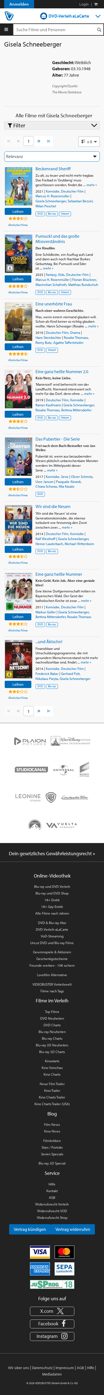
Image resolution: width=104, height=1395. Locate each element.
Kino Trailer (52, 1090)
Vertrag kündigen (30, 1229)
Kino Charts (52, 1074)
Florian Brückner (84, 279)
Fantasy (51, 274)
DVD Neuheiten (52, 1018)
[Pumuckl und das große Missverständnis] (18, 253)
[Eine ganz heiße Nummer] (18, 591)
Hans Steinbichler (48, 337)
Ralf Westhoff (45, 538)
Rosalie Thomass (76, 337)
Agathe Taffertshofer (68, 342)
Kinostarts (52, 1061)
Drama (75, 332)
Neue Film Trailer (52, 1084)
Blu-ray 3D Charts (52, 1051)
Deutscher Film (72, 191)
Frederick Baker (47, 673)
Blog (52, 1113)
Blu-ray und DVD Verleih (52, 886)
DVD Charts (52, 1025)
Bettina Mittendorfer (76, 410)
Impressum (64, 1367)
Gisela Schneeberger (50, 201)
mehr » (92, 185)
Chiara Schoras (46, 486)
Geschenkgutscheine (52, 958)
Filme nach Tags (52, 991)
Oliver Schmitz (82, 476)
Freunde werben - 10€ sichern (52, 965)
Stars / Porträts (52, 1147)
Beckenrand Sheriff (52, 168)
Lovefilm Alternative (52, 975)
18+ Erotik (52, 900)
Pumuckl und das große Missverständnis (57, 238)
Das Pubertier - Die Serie (57, 439)
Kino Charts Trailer (52, 1097)
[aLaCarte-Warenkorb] (96, 4)
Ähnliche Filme (18, 225)
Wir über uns (18, 1367)
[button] (89, 141)
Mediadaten (52, 1374)
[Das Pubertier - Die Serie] (18, 456)
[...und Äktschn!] (18, 659)
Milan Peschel (45, 206)
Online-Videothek (52, 876)
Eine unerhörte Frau (53, 304)
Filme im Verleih (52, 1000)
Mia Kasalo (66, 486)
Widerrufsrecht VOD (52, 1211)
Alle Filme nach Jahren (52, 913)
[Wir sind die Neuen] (18, 524)
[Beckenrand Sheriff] (18, 186)
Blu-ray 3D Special (52, 1163)
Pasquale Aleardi (68, 481)
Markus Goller (45, 612)
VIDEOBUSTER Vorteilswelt (52, 984)
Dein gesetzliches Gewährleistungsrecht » (52, 853)
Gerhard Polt (70, 673)
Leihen (18, 211)
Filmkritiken (52, 1140)
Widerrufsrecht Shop (52, 1217)
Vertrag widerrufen (72, 1229)
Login (84, 4)
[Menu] (6, 29)
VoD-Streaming (52, 936)
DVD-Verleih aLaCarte (69, 16)
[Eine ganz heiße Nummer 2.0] (18, 389)
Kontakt (52, 1191)
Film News (52, 1124)
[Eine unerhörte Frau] (18, 321)
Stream (65, 213)
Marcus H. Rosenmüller (52, 196)
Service (52, 1173)
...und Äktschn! (48, 641)
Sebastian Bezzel (80, 201)
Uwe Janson (44, 481)
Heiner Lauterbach (49, 543)
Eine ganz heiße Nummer (58, 574)
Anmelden (19, 4)
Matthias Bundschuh (83, 284)
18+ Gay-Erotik (52, 906)
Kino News (52, 1131)
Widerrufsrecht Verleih (52, 1204)
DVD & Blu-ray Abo (52, 922)
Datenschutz (42, 1367)
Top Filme (52, 1011)
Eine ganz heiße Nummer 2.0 (61, 371)
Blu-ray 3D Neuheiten (52, 1045)
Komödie (52, 191)
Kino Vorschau (52, 1067)
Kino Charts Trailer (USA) (52, 1104)
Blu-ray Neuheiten (52, 1031)
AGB (52, 1197)
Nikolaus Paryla (46, 678)
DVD (40, 213)
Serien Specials (52, 1154)
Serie (65, 476)
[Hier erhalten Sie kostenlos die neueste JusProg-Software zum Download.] (52, 1283)
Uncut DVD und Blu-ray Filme (52, 942)
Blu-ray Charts (52, 1038)
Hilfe (52, 1184)
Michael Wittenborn (79, 543)
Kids (61, 274)
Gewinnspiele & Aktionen (52, 952)
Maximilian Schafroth (51, 284)
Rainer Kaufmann (48, 405)
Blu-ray (52, 213)
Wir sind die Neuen (52, 506)
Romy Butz (43, 342)
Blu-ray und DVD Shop (52, 893)
